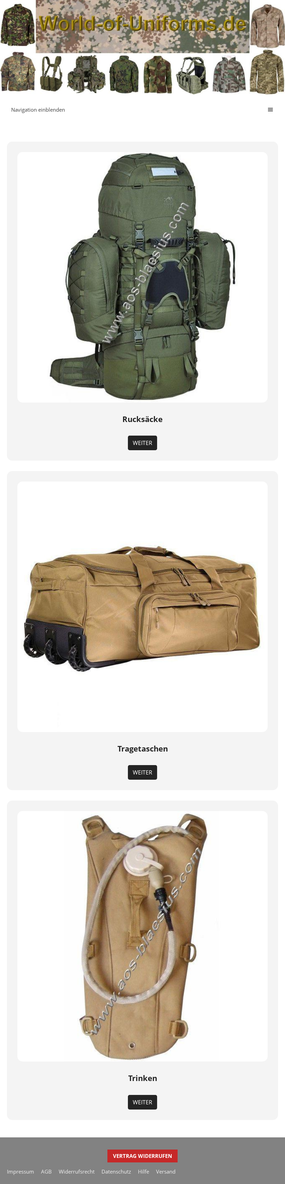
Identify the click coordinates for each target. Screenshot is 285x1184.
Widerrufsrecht (77, 1171)
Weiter (142, 443)
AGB (46, 1171)
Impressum (20, 1171)
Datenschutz (116, 1171)
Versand (166, 1171)
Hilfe (143, 1171)
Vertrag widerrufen (142, 1155)
